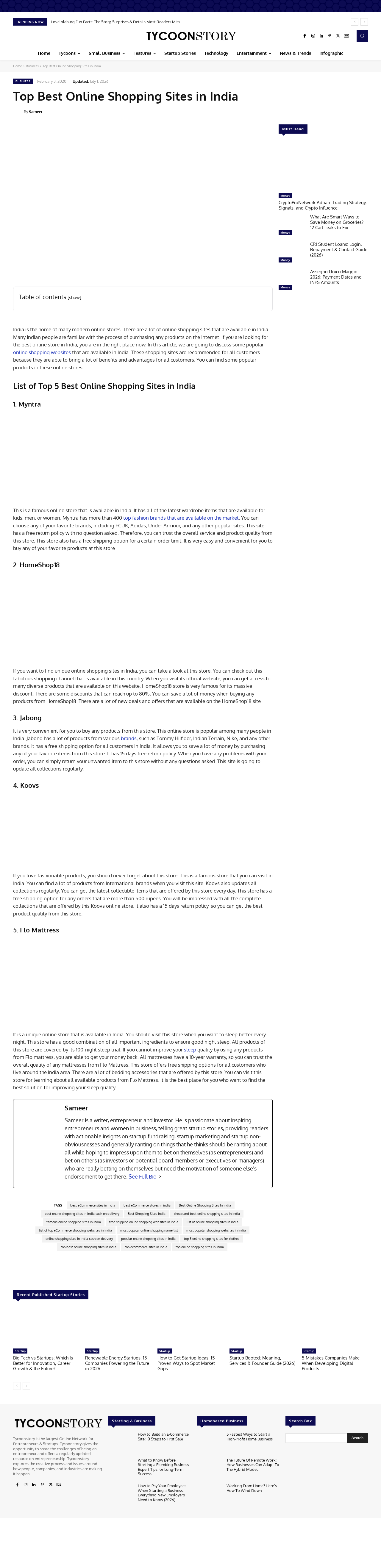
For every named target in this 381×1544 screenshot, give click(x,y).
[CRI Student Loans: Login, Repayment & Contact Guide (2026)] (292, 253)
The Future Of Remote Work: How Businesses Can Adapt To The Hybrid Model (253, 1465)
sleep (190, 1049)
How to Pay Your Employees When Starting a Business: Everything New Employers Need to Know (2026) (162, 1492)
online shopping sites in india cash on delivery (79, 1239)
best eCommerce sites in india (92, 1205)
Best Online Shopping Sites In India (205, 1205)
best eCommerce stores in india (147, 1205)
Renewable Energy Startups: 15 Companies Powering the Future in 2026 (117, 1363)
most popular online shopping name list (149, 1230)
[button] (362, 35)
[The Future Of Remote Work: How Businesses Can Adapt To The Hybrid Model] (209, 1469)
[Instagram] (313, 36)
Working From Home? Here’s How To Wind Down (252, 1488)
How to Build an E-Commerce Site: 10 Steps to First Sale (163, 1436)
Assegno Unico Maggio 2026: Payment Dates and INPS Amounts (336, 277)
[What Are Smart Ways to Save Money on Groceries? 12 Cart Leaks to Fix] (292, 226)
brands (129, 738)
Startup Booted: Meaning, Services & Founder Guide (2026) (262, 1360)
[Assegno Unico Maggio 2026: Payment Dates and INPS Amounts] (292, 281)
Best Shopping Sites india (146, 1214)
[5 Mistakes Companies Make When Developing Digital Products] (335, 1327)
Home (17, 66)
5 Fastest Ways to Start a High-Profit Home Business (250, 1436)
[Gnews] (346, 36)
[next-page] (26, 1386)
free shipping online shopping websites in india (143, 1222)
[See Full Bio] (160, 1177)
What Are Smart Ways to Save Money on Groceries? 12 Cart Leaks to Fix (336, 222)
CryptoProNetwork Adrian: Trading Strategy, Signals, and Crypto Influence (323, 205)
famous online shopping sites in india (73, 1222)
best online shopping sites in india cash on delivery (82, 1214)
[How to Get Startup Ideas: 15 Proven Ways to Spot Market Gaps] (190, 1327)
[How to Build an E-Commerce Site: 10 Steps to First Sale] (120, 1443)
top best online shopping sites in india (88, 1247)
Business (32, 66)
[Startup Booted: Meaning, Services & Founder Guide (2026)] (262, 1327)
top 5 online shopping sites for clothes (211, 1239)
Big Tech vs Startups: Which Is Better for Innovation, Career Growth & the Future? (43, 1363)
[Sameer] (18, 111)
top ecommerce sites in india (146, 1247)
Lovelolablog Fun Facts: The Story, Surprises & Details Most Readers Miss (115, 21)
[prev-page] (17, 1386)
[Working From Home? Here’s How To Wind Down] (209, 1495)
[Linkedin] (321, 36)
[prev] (354, 22)
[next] (364, 22)
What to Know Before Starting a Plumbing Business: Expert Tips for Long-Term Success (164, 1467)
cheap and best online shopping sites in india (207, 1214)
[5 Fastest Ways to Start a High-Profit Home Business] (209, 1443)
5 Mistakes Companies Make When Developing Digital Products (331, 1363)
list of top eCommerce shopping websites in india (75, 1230)
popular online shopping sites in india (148, 1239)
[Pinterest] (330, 36)
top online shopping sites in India (200, 1247)
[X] (338, 36)
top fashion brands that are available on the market (181, 518)
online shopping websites (42, 352)
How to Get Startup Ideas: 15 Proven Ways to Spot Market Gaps (186, 1363)
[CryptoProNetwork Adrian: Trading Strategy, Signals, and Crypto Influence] (323, 166)
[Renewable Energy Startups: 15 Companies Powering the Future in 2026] (118, 1327)
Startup (20, 1351)
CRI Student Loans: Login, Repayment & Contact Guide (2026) (338, 249)
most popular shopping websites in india (216, 1230)
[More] (372, 111)
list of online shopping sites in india (212, 1222)
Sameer (36, 111)
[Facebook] (305, 36)
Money (285, 195)
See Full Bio (143, 1176)
